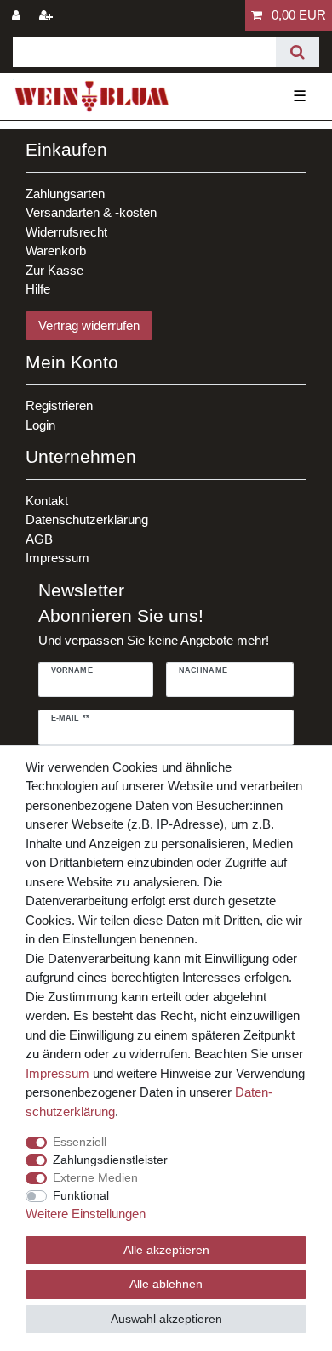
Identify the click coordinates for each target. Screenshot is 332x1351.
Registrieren (59, 405)
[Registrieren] (47, 15)
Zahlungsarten (65, 193)
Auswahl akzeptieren (166, 1318)
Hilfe (38, 289)
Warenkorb (56, 250)
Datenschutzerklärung (87, 519)
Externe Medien (95, 1177)
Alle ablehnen (166, 1284)
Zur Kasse (54, 270)
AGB (39, 539)
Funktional (81, 1195)
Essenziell (79, 1142)
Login (40, 425)
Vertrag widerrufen (89, 325)
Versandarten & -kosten (91, 212)
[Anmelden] (18, 15)
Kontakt (47, 500)
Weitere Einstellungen (86, 1213)
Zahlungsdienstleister (110, 1159)
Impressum (57, 557)
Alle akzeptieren (166, 1250)
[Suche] (297, 52)
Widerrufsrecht (66, 232)
